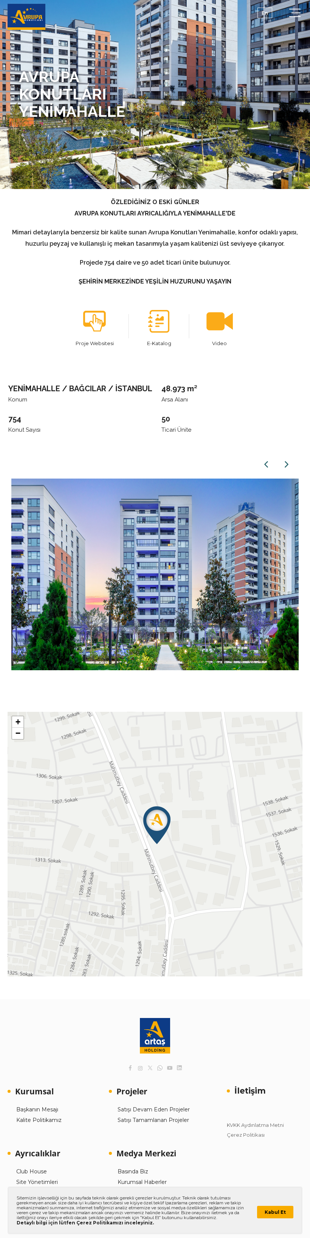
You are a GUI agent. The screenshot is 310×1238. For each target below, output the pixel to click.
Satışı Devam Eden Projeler (154, 1109)
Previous (266, 464)
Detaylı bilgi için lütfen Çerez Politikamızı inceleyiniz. (85, 1222)
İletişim (250, 1090)
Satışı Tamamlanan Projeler (153, 1120)
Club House (31, 1171)
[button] (157, 825)
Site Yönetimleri (37, 1182)
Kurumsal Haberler (142, 1182)
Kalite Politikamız (39, 1120)
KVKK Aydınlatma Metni (255, 1125)
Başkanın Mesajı (37, 1109)
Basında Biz (133, 1171)
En (265, 13)
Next (286, 464)
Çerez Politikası (246, 1135)
